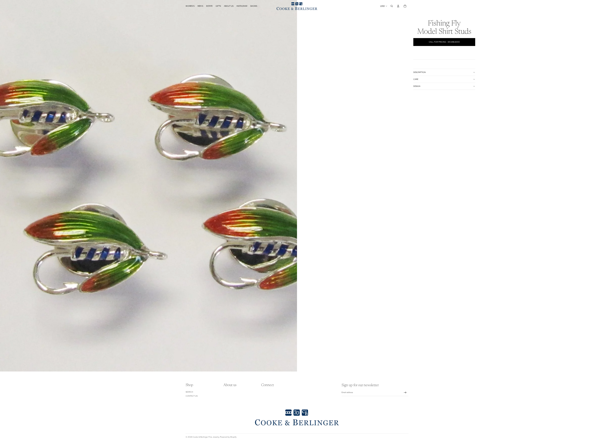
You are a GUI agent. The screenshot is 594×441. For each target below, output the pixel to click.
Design (416, 86)
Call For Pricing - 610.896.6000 (444, 42)
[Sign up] (405, 392)
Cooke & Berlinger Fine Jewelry (206, 437)
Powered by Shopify (228, 437)
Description (419, 72)
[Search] (391, 6)
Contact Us (192, 396)
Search (189, 392)
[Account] (398, 6)
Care (415, 79)
